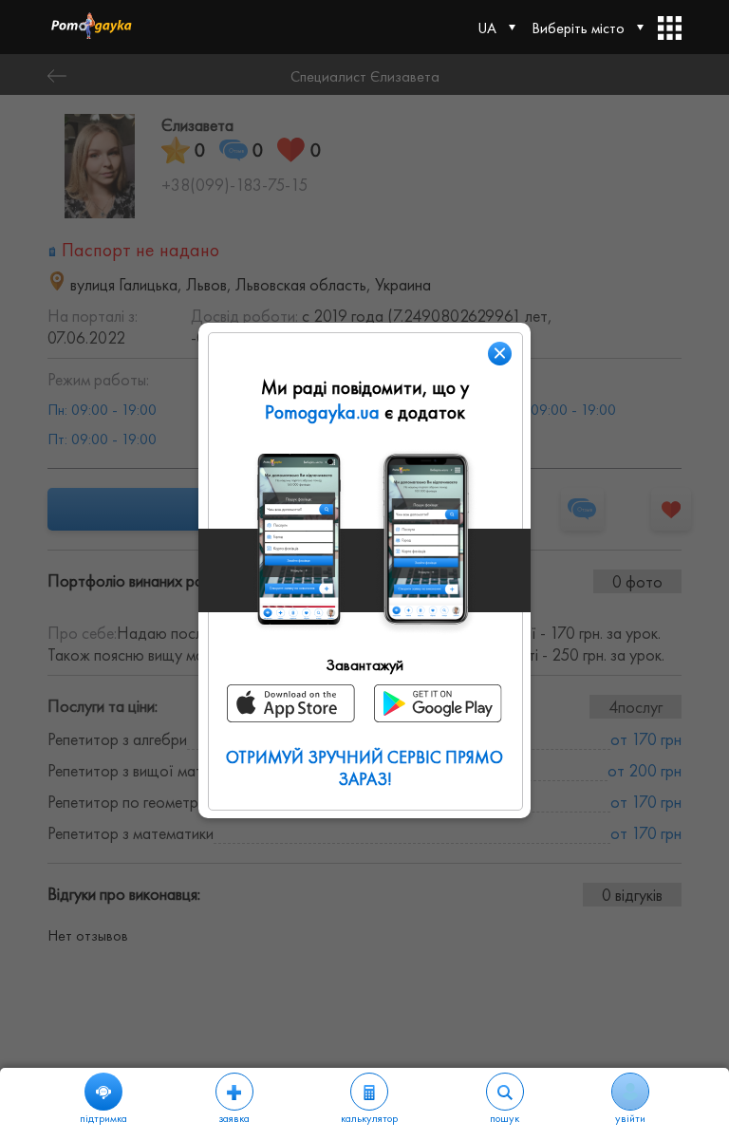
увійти (630, 1118)
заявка (234, 1118)
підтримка (103, 1118)
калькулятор (369, 1118)
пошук (504, 1118)
